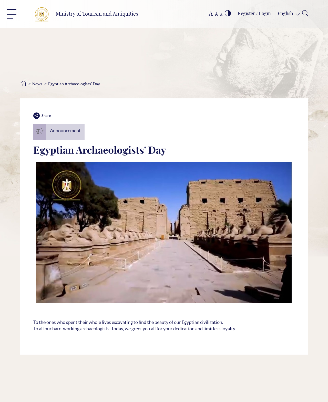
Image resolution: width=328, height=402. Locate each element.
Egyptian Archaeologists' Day (74, 83)
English (286, 14)
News (37, 83)
